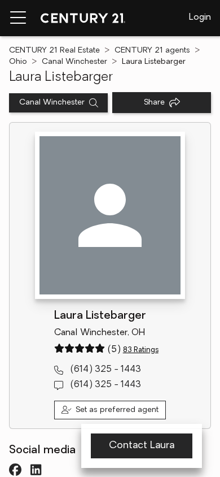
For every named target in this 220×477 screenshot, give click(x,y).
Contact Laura (141, 446)
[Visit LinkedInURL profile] (35, 469)
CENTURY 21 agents (152, 50)
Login (200, 17)
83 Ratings (141, 350)
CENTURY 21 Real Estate (54, 50)
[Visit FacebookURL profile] (15, 469)
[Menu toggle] (18, 18)
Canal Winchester (74, 62)
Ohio (18, 62)
